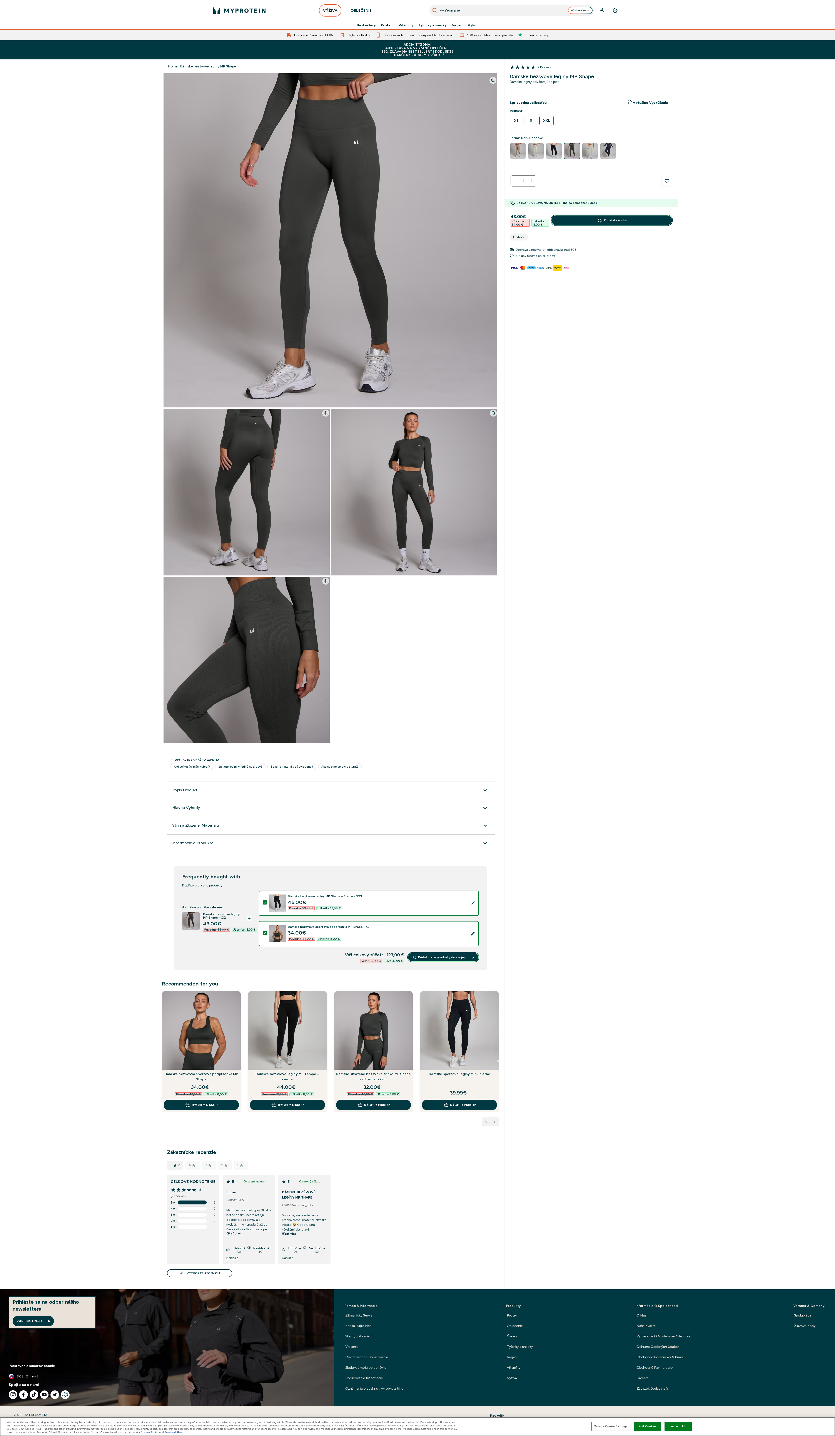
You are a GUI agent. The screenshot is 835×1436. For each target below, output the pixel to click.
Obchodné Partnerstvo (654, 1367)
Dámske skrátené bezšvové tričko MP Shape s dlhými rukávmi (373, 1076)
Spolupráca (802, 1315)
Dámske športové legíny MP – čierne (459, 1074)
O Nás (641, 1315)
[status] (523, 181)
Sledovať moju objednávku (365, 1367)
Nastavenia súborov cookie (32, 1366)
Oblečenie (515, 1326)
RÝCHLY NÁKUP (205, 1105)
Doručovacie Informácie (364, 1378)
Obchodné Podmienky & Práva (659, 1357)
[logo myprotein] (239, 10)
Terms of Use (173, 1432)
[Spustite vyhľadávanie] (435, 10)
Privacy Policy (150, 1432)
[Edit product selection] (473, 903)
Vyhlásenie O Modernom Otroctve (663, 1336)
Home (173, 66)
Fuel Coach (582, 10)
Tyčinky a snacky (433, 25)
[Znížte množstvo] (515, 181)
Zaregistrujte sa (33, 1321)
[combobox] (511, 10)
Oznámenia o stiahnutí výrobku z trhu (374, 1388)
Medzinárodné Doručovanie (366, 1357)
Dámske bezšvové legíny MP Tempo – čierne (287, 1076)
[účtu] (602, 10)
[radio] (516, 120)
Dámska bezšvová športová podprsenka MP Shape (201, 1076)
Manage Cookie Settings (611, 1426)
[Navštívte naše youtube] (44, 1394)
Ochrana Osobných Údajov (657, 1347)
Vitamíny (406, 25)
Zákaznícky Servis (358, 1315)
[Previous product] (486, 1121)
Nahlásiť (232, 1257)
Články (512, 1336)
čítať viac (233, 1233)
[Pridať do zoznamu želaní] (666, 181)
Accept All (678, 1426)
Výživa (512, 1378)
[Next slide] (498, 1061)
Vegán (457, 25)
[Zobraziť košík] (615, 10)
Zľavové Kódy (804, 1326)
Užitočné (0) (239, 1249)
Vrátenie (352, 1347)
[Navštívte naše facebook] (23, 1394)
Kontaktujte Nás (358, 1326)
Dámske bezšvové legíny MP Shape (208, 66)
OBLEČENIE (361, 10)
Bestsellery (366, 25)
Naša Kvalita (646, 1326)
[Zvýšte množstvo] (531, 181)
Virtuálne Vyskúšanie (650, 102)
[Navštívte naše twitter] (54, 1394)
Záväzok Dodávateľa (652, 1388)
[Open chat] (65, 1394)
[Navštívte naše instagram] (13, 1394)
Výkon (473, 25)
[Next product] (494, 1121)
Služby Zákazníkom (359, 1336)
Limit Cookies (647, 1426)
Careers (642, 1378)
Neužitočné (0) (261, 1249)
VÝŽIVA (330, 10)
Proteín (387, 25)
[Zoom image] (492, 80)
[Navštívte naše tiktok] (34, 1394)
